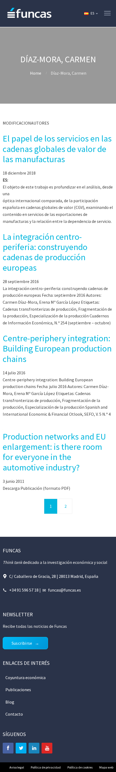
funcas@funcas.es (64, 590)
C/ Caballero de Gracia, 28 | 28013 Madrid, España (53, 576)
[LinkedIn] (34, 748)
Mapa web (106, 767)
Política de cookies (80, 767)
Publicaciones (18, 689)
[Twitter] (21, 748)
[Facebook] (8, 748)
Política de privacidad (46, 767)
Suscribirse (22, 643)
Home (35, 73)
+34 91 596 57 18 (24, 590)
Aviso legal (16, 767)
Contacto (14, 714)
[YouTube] (47, 748)
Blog (9, 702)
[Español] (90, 13)
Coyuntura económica (25, 677)
